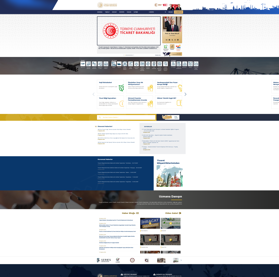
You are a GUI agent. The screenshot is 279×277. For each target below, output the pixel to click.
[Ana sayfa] (107, 5)
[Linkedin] (177, 39)
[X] (172, 39)
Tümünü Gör (158, 55)
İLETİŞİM (136, 12)
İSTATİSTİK (121, 12)
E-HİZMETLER (178, 12)
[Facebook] (169, 39)
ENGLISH (170, 12)
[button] (124, 55)
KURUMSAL (100, 12)
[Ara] (165, 12)
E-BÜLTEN (151, 12)
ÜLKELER (129, 12)
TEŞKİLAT (107, 12)
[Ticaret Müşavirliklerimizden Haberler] (169, 175)
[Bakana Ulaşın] (166, 39)
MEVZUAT (114, 12)
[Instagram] (175, 39)
